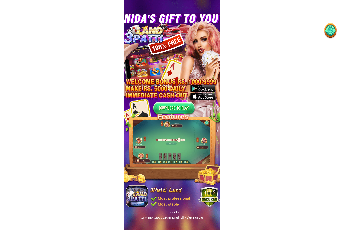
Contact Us (172, 212)
